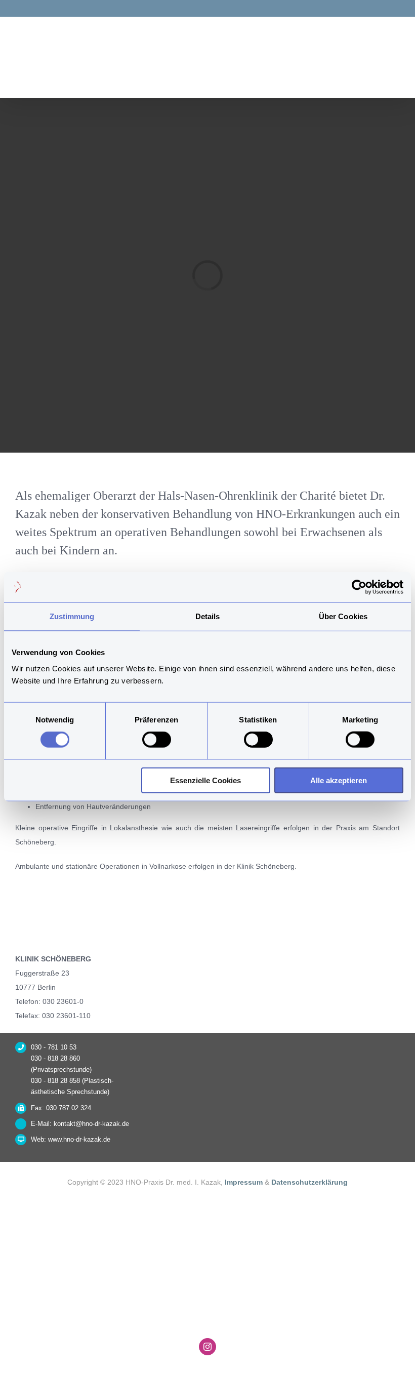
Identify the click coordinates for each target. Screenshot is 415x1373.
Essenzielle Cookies (205, 780)
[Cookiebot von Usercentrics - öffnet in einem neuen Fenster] (359, 587)
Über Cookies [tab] (343, 616)
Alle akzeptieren (338, 780)
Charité (318, 495)
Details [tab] (207, 616)
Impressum (245, 1182)
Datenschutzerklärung (309, 1182)
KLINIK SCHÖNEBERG (53, 959)
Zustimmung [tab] (72, 616)
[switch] (156, 740)
